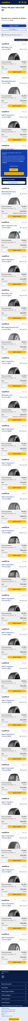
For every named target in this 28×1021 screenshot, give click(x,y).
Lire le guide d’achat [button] (13, 182)
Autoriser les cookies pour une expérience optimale (14, 173)
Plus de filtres (12, 29)
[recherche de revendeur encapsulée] (19, 2)
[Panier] (22, 2)
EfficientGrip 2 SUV (7, 47)
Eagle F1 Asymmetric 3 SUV (9, 225)
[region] (14, 163)
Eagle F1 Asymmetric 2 (8, 836)
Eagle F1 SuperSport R (8, 598)
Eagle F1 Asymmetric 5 (8, 531)
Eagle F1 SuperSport (7, 666)
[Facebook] (3, 976)
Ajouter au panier (17, 72)
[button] (25, 2)
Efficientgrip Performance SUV (10, 327)
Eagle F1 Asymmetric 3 (8, 497)
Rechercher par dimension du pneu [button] (12, 34)
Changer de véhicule (14, 25)
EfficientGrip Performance (9, 81)
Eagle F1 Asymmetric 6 (8, 115)
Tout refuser (13, 169)
